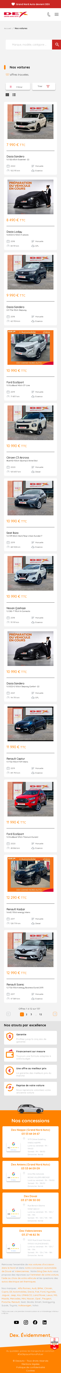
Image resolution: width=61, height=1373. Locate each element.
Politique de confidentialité (30, 1367)
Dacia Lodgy (14, 231)
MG (55, 1295)
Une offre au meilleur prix (31, 1068)
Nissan (30, 1298)
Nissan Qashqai (16, 608)
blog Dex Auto (45, 1271)
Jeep (13, 1295)
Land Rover (39, 1295)
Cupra (5, 1291)
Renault (16, 1301)
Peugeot (46, 1298)
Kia (18, 1295)
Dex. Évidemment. (30, 1335)
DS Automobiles (18, 1291)
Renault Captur (16, 758)
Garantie (21, 1034)
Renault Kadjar (16, 909)
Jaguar (5, 1295)
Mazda (5, 1298)
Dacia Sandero (15, 156)
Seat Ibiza (12, 532)
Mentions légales (31, 1364)
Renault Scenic (15, 984)
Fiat (37, 1291)
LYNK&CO (27, 1295)
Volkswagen (24, 1305)
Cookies (30, 1370)
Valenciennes (22, 1271)
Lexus (50, 1295)
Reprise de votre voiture (30, 1085)
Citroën (48, 1288)
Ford (42, 1291)
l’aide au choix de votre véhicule (19, 1278)
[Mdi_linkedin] (44, 1322)
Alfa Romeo (24, 1288)
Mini (24, 1298)
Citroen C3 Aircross (18, 457)
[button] (18, 86)
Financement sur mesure (30, 1051)
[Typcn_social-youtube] (16, 1322)
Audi (34, 1288)
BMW (40, 1288)
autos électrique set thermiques (19, 1281)
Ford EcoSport (15, 382)
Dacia (31, 1291)
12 (40, 1014)
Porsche (6, 1301)
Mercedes (15, 1298)
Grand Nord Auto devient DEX (33, 4)
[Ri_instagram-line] (26, 1322)
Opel (37, 1298)
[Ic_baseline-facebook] (35, 1322)
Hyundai (51, 1291)
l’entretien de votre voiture (44, 1274)
